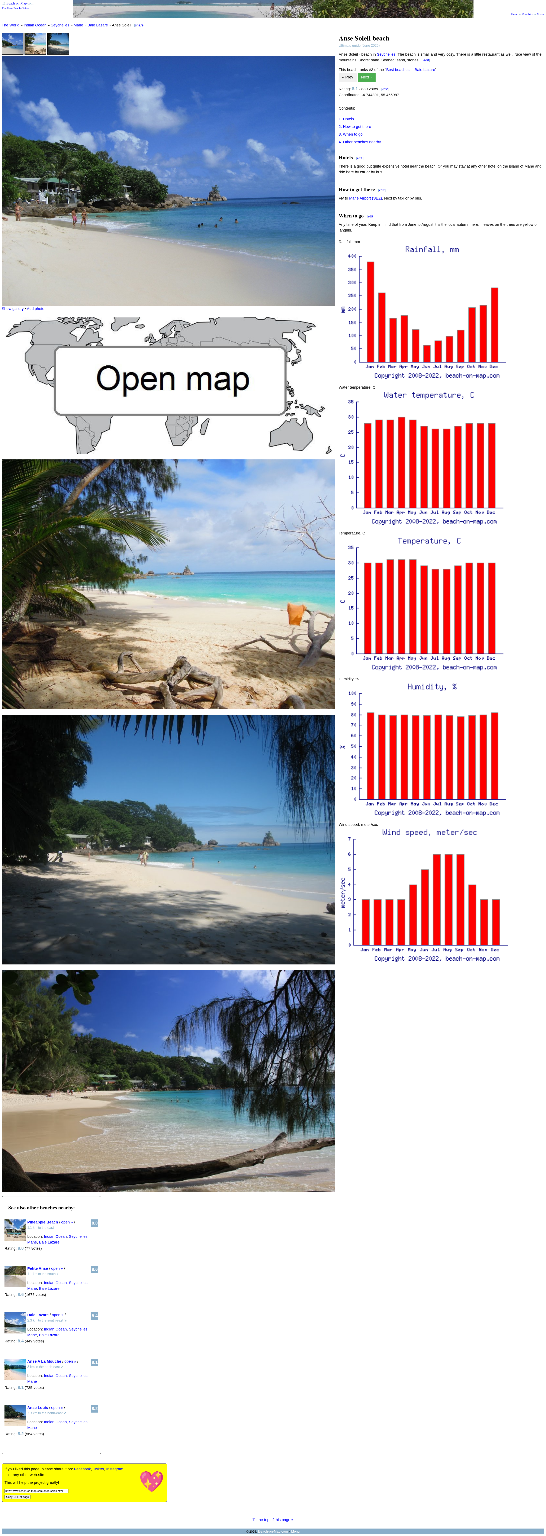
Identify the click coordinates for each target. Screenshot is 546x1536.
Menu (540, 14)
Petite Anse (37, 1268)
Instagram (114, 1469)
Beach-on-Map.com (273, 1531)
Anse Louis (37, 1408)
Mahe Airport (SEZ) (365, 198)
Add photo (35, 309)
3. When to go (351, 134)
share (139, 25)
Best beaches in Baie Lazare (410, 70)
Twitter (98, 1469)
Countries (527, 14)
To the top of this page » (273, 1520)
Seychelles (60, 25)
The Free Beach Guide (15, 8)
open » (67, 1222)
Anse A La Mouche (44, 1361)
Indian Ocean (35, 25)
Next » (366, 77)
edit (426, 60)
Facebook (82, 1469)
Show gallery (13, 309)
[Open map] (168, 452)
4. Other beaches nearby (360, 142)
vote (385, 89)
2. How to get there (355, 127)
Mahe (78, 25)
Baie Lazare (97, 25)
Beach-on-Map (16, 3)
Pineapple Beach (42, 1222)
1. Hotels (346, 119)
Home (514, 14)
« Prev (347, 77)
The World (10, 25)
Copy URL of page (17, 1496)
